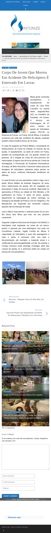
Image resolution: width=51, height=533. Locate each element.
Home (15, 56)
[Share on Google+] (19, 90)
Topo (23, 342)
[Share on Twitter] (16, 90)
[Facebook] (25, 9)
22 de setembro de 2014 (17, 87)
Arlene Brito (5, 87)
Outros (46, 56)
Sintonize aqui (14, 517)
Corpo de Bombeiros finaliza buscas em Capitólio (23, 395)
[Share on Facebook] (13, 90)
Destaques (8, 342)
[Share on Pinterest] (23, 90)
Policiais (13, 67)
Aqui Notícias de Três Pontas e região (30, 56)
